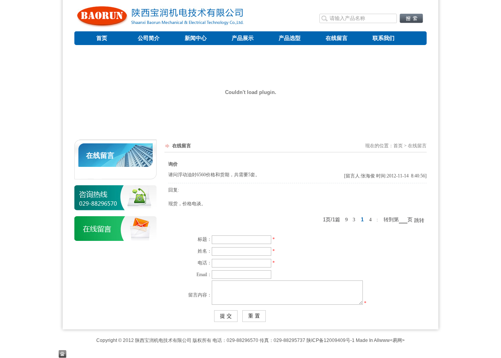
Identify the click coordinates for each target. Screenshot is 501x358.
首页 (398, 145)
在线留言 (100, 155)
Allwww (382, 340)
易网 (397, 340)
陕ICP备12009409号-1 (330, 340)
